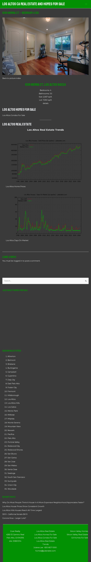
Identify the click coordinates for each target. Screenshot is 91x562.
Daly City (11, 380)
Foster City (12, 387)
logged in (18, 261)
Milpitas (11, 419)
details (45, 103)
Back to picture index (11, 78)
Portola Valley (14, 442)
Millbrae (11, 415)
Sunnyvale (12, 481)
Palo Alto (12, 438)
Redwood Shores (15, 450)
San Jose (11, 462)
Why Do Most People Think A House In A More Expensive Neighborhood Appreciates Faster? (43, 502)
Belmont (11, 360)
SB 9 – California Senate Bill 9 (14, 514)
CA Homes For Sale (79, 538)
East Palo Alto (14, 384)
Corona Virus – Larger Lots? (14, 518)
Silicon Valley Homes (79, 531)
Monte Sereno (14, 423)
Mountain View (14, 426)
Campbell (12, 372)
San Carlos (12, 458)
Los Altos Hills (14, 403)
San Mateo (12, 465)
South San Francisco (16, 477)
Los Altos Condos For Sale (13, 115)
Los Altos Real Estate (17, 124)
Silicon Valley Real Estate (77, 534)
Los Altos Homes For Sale (19, 109)
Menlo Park (13, 411)
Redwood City (14, 446)
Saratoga (11, 473)
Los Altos (12, 399)
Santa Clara (12, 469)
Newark (11, 430)
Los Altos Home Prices (15, 186)
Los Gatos (12, 407)
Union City (12, 485)
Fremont (11, 391)
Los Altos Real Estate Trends (45, 129)
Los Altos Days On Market (17, 240)
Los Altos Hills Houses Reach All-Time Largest (22, 510)
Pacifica (11, 434)
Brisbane (11, 364)
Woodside (12, 489)
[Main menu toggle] (86, 4)
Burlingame (13, 368)
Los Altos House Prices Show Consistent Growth (23, 506)
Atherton (12, 356)
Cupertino (12, 376)
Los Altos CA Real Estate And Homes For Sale (33, 4)
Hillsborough (13, 395)
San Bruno (12, 454)
